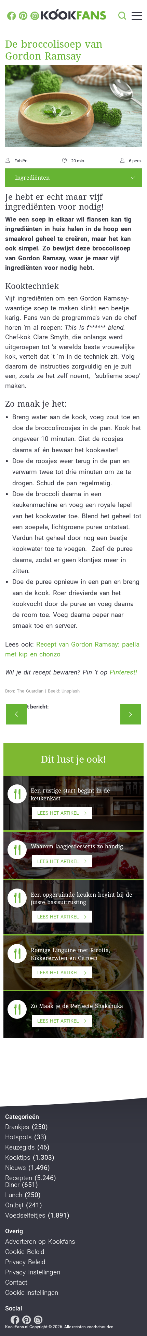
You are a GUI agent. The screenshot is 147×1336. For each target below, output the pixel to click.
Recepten (18, 1178)
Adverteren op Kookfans (40, 1241)
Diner (12, 1185)
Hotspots (18, 1137)
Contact (16, 1282)
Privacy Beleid (25, 1262)
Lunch (13, 1195)
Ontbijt (14, 1205)
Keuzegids (20, 1147)
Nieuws (15, 1167)
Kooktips (17, 1157)
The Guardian (30, 691)
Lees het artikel (58, 813)
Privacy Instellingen (32, 1272)
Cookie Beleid (24, 1252)
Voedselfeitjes (25, 1215)
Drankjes (17, 1127)
